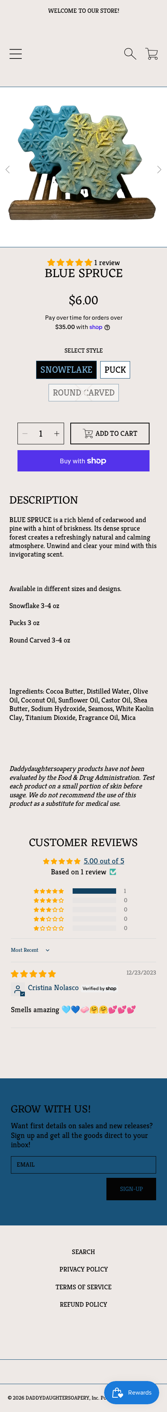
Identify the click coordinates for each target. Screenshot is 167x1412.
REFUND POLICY (83, 1304)
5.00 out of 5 (104, 861)
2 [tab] (83, 232)
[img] (33, 974)
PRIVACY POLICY (83, 1269)
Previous (8, 170)
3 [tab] (95, 232)
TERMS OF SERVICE (83, 1287)
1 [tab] (72, 232)
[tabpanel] (83, 170)
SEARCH (83, 1251)
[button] (16, 54)
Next (159, 170)
